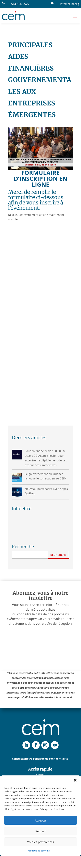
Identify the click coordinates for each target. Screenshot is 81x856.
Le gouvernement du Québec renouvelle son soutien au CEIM (45, 476)
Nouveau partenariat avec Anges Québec (46, 491)
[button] (75, 780)
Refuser (40, 831)
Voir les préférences (40, 842)
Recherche (58, 555)
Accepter (40, 820)
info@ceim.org (69, 4)
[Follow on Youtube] (55, 745)
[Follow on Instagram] (45, 745)
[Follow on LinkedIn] (26, 745)
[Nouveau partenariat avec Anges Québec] (17, 492)
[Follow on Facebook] (36, 745)
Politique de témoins (39, 850)
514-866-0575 (20, 4)
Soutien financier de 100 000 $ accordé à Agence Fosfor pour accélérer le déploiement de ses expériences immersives (46, 458)
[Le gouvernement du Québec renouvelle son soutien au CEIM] (17, 477)
